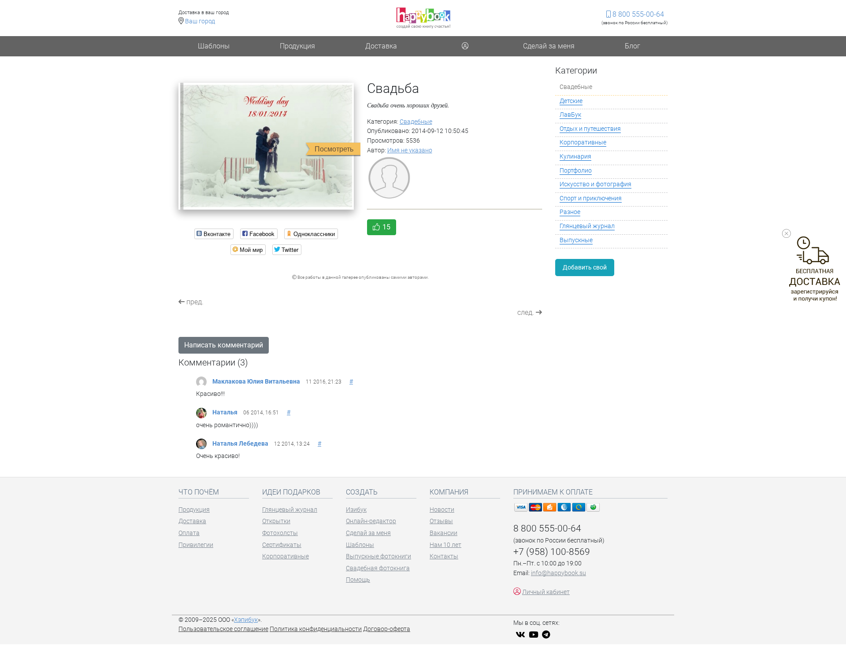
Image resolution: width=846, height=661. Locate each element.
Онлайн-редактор (371, 521)
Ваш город (200, 21)
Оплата (189, 533)
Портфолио (576, 170)
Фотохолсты (280, 533)
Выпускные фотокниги (378, 556)
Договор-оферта (386, 629)
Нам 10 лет (445, 545)
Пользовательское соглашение (223, 629)
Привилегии (195, 545)
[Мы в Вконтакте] (521, 635)
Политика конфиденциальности (316, 629)
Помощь (358, 579)
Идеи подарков (291, 492)
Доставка (381, 46)
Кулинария (575, 156)
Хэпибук (246, 620)
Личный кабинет (546, 592)
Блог (632, 46)
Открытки (276, 521)
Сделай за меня (549, 46)
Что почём (198, 492)
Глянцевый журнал (587, 226)
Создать (362, 492)
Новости (442, 509)
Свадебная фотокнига (378, 568)
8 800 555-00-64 (637, 14)
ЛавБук (570, 114)
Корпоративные (583, 142)
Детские (571, 101)
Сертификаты (281, 545)
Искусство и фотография (595, 184)
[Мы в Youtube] (535, 635)
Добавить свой (585, 267)
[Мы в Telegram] (547, 635)
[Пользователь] (465, 46)
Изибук (356, 509)
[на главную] (423, 18)
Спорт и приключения (591, 198)
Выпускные (576, 240)
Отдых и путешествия (590, 129)
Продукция (297, 46)
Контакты (444, 556)
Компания (449, 492)
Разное (570, 212)
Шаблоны (214, 46)
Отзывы (441, 521)
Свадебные (416, 122)
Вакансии (443, 533)
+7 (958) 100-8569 (551, 552)
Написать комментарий (223, 345)
